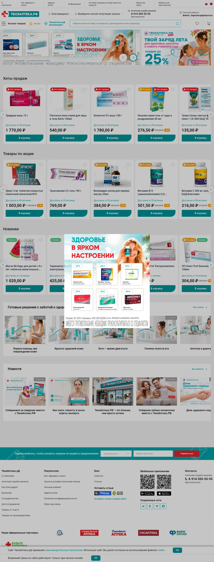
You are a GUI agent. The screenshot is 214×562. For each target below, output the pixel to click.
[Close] (146, 237)
